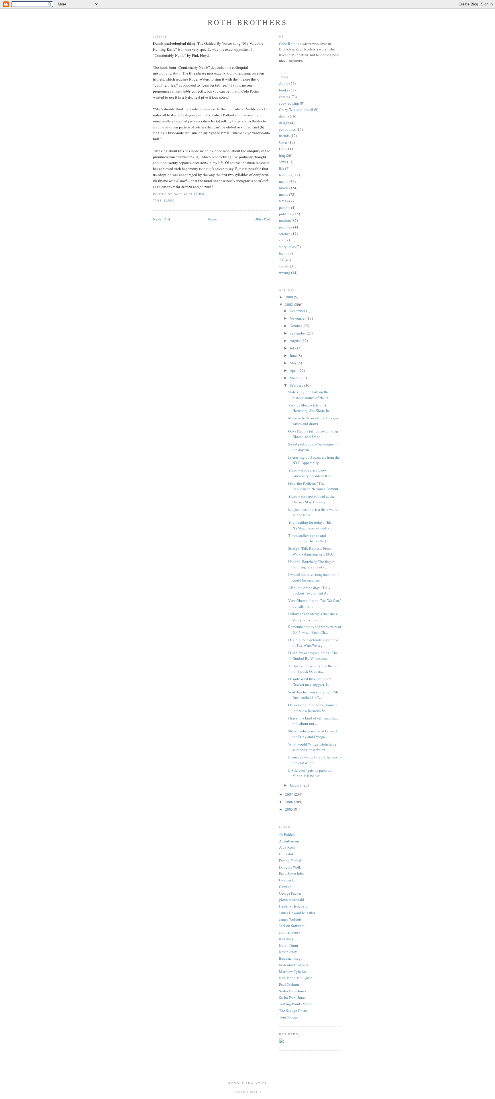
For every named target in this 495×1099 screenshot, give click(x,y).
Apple (283, 83)
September (298, 333)
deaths (284, 116)
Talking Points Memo (296, 1003)
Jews (282, 161)
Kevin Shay (288, 951)
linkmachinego (290, 958)
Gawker (285, 886)
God (282, 148)
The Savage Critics (293, 1010)
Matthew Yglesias (293, 971)
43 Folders (287, 834)
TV (281, 259)
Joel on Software (292, 925)
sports (283, 240)
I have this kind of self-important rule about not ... (313, 720)
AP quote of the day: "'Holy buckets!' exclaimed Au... (309, 590)
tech (282, 253)
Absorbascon (289, 841)
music (169, 200)
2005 (289, 809)
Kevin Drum (288, 945)
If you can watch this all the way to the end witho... (315, 759)
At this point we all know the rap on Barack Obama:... (313, 668)
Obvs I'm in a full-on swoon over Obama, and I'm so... (313, 434)
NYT (282, 201)
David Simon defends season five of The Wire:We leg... (313, 642)
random (285, 220)
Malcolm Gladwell (293, 964)
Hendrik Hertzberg (293, 906)
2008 (289, 304)
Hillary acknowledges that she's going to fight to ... (312, 616)
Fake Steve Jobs (291, 873)
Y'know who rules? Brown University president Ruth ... (312, 473)
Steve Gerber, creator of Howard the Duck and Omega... (312, 733)
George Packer (290, 893)
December (298, 310)
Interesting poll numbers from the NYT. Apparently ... (314, 460)
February (297, 385)
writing (284, 272)
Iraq (282, 155)
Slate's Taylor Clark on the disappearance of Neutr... (309, 394)
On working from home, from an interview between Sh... (312, 707)
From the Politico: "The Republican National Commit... (314, 486)
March (295, 377)
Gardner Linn (289, 880)
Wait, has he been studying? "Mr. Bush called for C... (313, 694)
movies (284, 187)
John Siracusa (289, 932)
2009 (289, 297)
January (296, 785)
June (294, 355)
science (284, 233)
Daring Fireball (290, 860)
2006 (289, 801)
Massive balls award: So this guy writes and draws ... (313, 420)
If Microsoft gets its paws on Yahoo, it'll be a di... (310, 773)
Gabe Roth (287, 43)
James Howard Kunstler (297, 912)
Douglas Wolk (290, 867)
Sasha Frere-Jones (292, 991)
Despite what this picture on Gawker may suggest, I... (309, 681)
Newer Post (161, 219)
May (294, 362)
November (298, 318)
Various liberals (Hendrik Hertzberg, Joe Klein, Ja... (309, 407)
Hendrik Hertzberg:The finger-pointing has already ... (311, 564)
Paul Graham (289, 984)
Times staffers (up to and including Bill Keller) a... (309, 538)
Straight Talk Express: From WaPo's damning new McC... (312, 551)
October (296, 325)
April (294, 370)
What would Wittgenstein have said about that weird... (312, 747)
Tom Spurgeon (290, 1017)
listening (286, 174)
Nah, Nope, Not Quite (295, 977)
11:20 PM (196, 194)
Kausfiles (286, 938)
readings (285, 227)
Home (212, 219)
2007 (289, 794)
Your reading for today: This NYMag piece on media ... (310, 525)
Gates (283, 142)
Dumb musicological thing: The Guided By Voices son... (313, 655)
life (281, 168)
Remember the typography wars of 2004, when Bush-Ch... (314, 629)
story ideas (287, 246)
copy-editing (289, 103)
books (283, 90)
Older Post (262, 219)
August (296, 340)
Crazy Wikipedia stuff (296, 109)
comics (284, 96)
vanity (284, 266)
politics (285, 213)
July (293, 348)
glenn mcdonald (291, 899)
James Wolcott (290, 919)
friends (284, 135)
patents (284, 207)
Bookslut (286, 853)
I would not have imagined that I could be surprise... (313, 577)
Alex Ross (287, 847)
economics (287, 129)
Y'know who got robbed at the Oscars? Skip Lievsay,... (311, 499)
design (284, 122)
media (283, 181)
